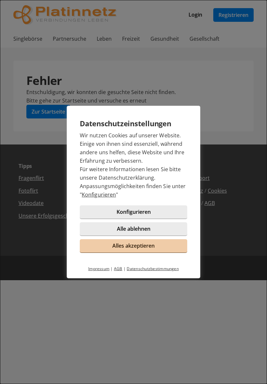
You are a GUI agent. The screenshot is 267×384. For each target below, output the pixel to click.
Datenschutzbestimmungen (153, 268)
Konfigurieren (99, 194)
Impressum (98, 268)
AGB (118, 268)
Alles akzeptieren (133, 245)
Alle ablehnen (133, 228)
